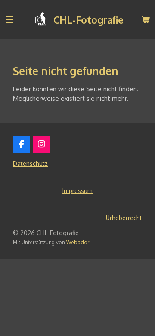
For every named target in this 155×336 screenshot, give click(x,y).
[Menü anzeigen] (9, 19)
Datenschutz (30, 163)
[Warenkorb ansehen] (145, 19)
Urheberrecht (124, 217)
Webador (77, 242)
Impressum (77, 190)
